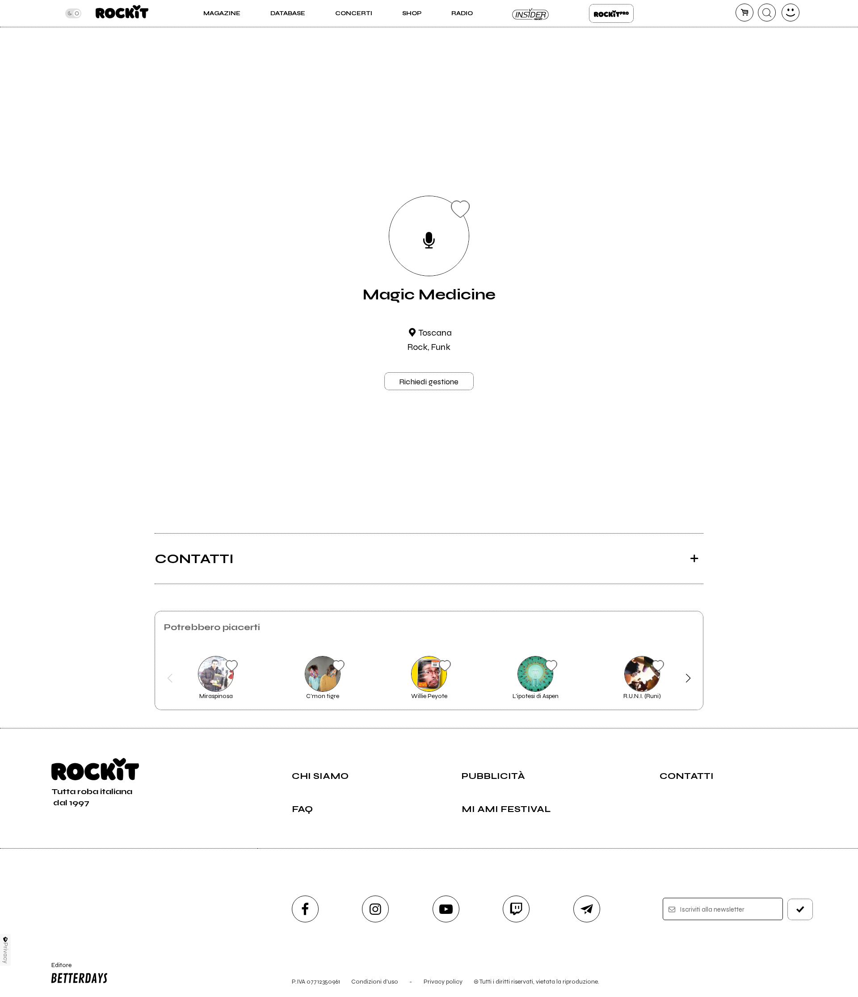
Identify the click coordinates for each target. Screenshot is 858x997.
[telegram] (586, 909)
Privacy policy (443, 981)
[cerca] (767, 12)
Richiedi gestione (428, 382)
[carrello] (744, 12)
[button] (170, 678)
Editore (57, 969)
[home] (122, 13)
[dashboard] (790, 12)
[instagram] (375, 909)
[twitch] (516, 909)
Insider (531, 13)
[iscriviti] (800, 909)
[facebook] (305, 909)
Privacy (5, 952)
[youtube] (446, 909)
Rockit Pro (611, 13)
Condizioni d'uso (374, 981)
